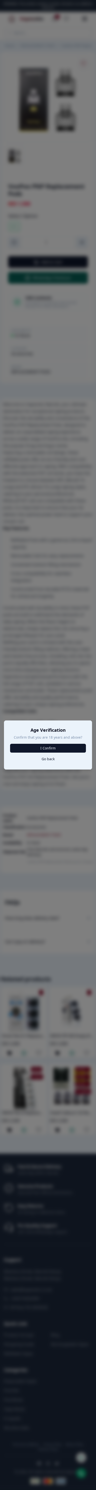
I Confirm (48, 748)
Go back (48, 759)
